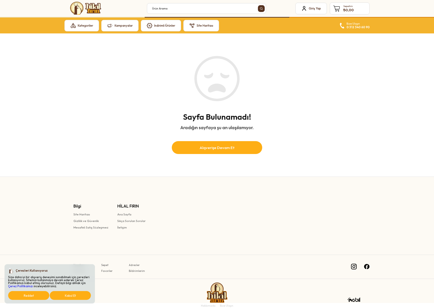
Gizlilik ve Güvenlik (86, 221)
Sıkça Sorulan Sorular (131, 221)
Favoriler (107, 271)
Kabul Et (70, 295)
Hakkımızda (208, 305)
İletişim (122, 227)
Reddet (29, 295)
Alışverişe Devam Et (217, 147)
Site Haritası (81, 214)
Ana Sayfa (124, 214)
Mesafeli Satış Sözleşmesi (90, 227)
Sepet (104, 265)
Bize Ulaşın (226, 305)
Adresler (134, 265)
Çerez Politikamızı (20, 286)
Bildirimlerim (137, 271)
